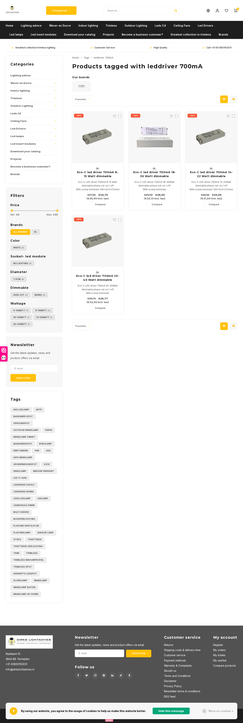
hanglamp (19, 471)
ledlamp (42, 498)
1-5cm (18, 279)
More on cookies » (221, 711)
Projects (108, 34)
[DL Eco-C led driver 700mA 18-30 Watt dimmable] (154, 137)
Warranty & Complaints (178, 665)
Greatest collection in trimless (190, 34)
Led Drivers (205, 25)
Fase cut (20, 295)
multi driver (21, 512)
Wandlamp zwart (24, 437)
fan (37, 450)
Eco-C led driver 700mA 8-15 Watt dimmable (97, 174)
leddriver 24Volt (24, 484)
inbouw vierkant (43, 471)
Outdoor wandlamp (25, 430)
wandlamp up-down (25, 594)
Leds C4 (160, 25)
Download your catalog (79, 34)
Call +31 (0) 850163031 (219, 47)
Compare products (224, 665)
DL (35, 231)
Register (218, 644)
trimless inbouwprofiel (28, 560)
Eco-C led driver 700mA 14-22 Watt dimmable (211, 174)
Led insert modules (43, 34)
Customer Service (104, 47)
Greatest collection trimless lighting (35, 47)
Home (9, 25)
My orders (219, 650)
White (18, 247)
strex (17, 539)
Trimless (111, 25)
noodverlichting (24, 519)
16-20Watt (21, 317)
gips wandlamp (22, 457)
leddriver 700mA (103, 57)
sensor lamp (45, 532)
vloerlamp (20, 580)
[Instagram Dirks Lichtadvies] (95, 675)
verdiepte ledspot (25, 573)
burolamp (45, 443)
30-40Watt (21, 324)
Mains (40, 295)
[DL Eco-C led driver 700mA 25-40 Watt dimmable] (97, 241)
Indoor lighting (88, 25)
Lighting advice (31, 25)
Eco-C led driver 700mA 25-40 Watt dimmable (97, 278)
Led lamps (16, 34)
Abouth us (170, 670)
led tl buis (20, 478)
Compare (100, 204)
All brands (20, 231)
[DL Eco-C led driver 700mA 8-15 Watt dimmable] (97, 137)
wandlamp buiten (24, 587)
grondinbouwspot (25, 464)
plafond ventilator (26, 525)
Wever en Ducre (60, 25)
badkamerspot (22, 443)
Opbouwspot (21, 423)
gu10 (47, 464)
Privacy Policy (173, 686)
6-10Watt (20, 310)
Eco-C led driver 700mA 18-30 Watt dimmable (154, 174)
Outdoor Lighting (136, 25)
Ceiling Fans (182, 25)
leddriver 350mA (23, 491)
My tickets (219, 655)
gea (48, 450)
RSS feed (169, 696)
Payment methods (175, 660)
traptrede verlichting (28, 546)
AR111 (39, 409)
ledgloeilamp (22, 498)
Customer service (174, 655)
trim (16, 553)
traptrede (35, 539)
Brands (223, 34)
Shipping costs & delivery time (182, 650)
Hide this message (171, 711)
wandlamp (40, 580)
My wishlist (219, 660)
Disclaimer (170, 681)
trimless (32, 553)
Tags (86, 57)
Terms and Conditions (177, 675)
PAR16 (48, 430)
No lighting (22, 263)
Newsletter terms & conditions (182, 691)
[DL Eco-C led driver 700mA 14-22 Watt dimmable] (211, 137)
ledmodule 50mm (24, 505)
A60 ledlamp (21, 409)
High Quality (160, 47)
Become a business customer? (142, 34)
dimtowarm (20, 450)
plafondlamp (21, 532)
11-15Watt (42, 310)
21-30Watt (44, 317)
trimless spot (22, 566)
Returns (168, 644)
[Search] (175, 10)
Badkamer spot (23, 416)
